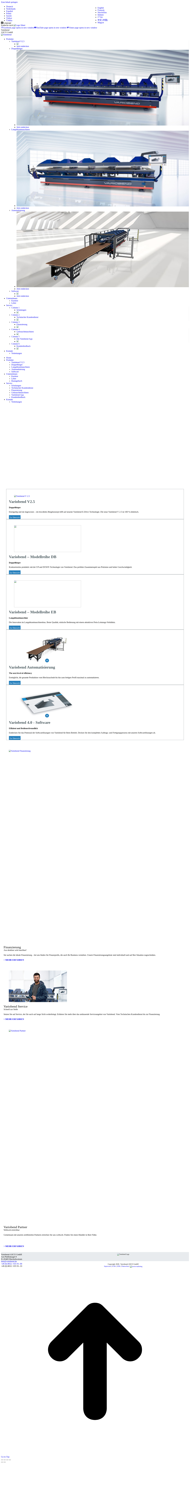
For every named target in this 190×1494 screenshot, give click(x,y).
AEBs (118, 1266)
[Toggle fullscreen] (7, 1459)
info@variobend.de (9, 1261)
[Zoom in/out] (10, 1459)
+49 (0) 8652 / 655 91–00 (11, 1264)
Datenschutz (125, 1266)
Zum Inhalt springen (9, 2)
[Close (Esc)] (2, 1459)
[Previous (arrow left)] (2, 1462)
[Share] (5, 1459)
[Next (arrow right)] (5, 1462)
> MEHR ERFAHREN (14, 960)
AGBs (114, 1266)
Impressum (107, 1266)
